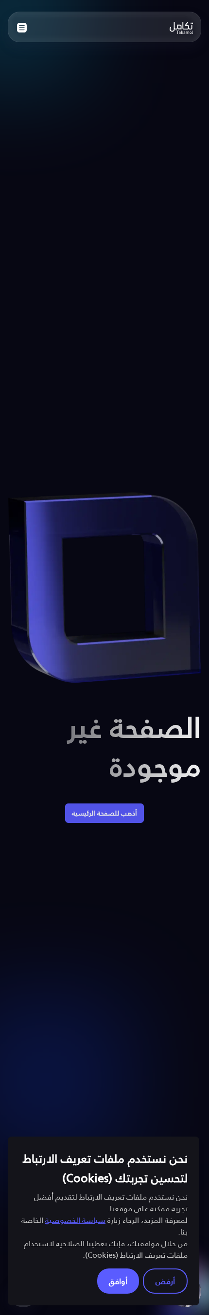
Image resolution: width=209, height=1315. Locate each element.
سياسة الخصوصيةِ (75, 1219)
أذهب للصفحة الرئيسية (104, 812)
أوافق (118, 1280)
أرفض (165, 1280)
